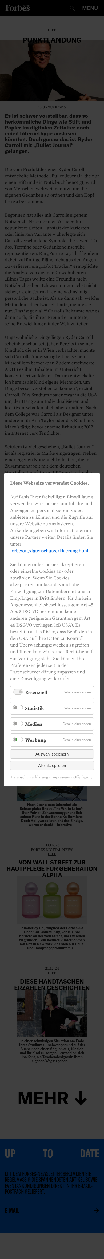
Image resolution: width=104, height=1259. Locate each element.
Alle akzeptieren (52, 765)
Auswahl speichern (52, 754)
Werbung (35, 740)
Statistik (34, 708)
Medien (33, 724)
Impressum (60, 777)
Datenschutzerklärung (29, 777)
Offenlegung (83, 777)
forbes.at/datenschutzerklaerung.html (49, 550)
